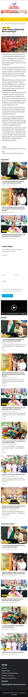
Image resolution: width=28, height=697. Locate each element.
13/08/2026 (13, 185)
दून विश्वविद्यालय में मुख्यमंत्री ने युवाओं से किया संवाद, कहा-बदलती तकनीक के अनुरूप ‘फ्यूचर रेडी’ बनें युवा (14, 235)
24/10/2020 (13, 34)
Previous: (13, 148)
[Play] (3, 313)
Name (4, 275)
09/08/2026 (13, 444)
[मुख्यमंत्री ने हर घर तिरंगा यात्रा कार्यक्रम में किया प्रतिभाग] (14, 464)
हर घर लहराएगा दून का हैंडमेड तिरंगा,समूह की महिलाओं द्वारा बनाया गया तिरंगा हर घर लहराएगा (14, 442)
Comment (5, 255)
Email (16, 275)
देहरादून (8, 27)
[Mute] (23, 313)
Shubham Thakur (6, 34)
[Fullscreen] (25, 313)
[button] (14, 308)
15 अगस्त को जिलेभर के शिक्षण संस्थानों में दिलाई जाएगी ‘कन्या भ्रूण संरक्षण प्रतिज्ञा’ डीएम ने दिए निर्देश (13, 182)
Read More (4, 350)
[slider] (12, 313)
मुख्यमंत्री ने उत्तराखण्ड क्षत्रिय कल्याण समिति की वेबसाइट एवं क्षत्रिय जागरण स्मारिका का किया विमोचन (13, 507)
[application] (14, 307)
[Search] (26, 19)
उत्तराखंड (4, 27)
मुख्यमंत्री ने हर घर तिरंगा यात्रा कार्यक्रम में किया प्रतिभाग (13, 474)
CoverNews (21, 692)
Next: (12, 152)
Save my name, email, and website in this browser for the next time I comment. (12, 290)
